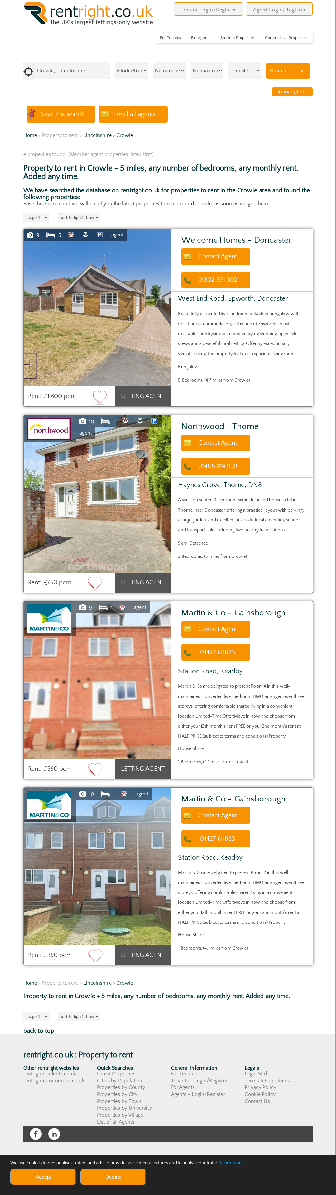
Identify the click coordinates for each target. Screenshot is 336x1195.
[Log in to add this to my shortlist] (99, 397)
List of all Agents (115, 1122)
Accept (43, 1177)
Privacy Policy (260, 1087)
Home (30, 135)
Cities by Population (120, 1081)
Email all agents (135, 114)
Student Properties (237, 37)
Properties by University (124, 1108)
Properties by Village (120, 1115)
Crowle (124, 135)
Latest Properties (116, 1074)
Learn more (231, 1162)
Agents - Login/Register (198, 1094)
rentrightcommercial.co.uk (54, 1081)
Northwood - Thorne (219, 426)
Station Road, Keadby (210, 671)
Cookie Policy (260, 1094)
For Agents (201, 37)
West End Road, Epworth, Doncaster (233, 298)
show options (292, 92)
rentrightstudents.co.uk (50, 1074)
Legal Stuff (257, 1074)
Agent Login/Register (279, 10)
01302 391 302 (217, 279)
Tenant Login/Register (208, 10)
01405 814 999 (217, 466)
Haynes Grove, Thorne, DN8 (220, 485)
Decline (113, 1177)
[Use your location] (28, 71)
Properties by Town (119, 1101)
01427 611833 (217, 652)
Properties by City (117, 1094)
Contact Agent (218, 256)
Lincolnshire (97, 135)
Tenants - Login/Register (199, 1081)
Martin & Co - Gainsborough (233, 613)
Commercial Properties (286, 37)
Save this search (62, 114)
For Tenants (170, 37)
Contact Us (257, 1101)
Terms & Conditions (267, 1081)
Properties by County (121, 1087)
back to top (38, 1030)
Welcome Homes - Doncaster (236, 240)
